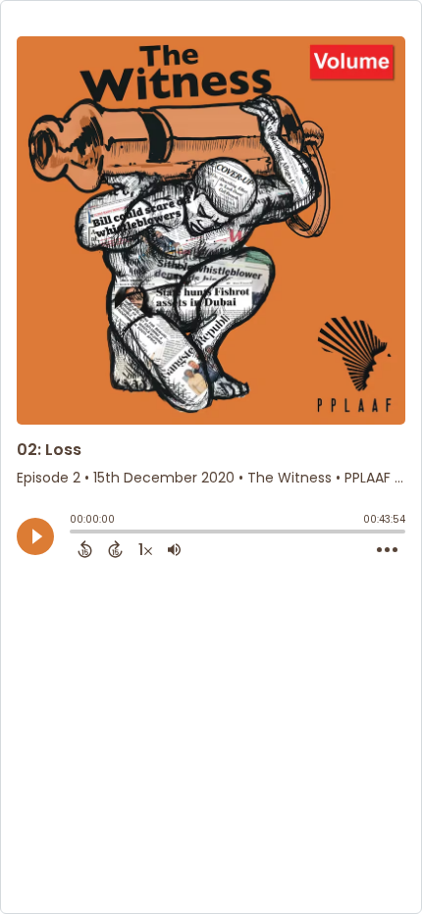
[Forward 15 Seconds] (115, 549)
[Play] (35, 536)
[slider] (74, 533)
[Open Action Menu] (387, 550)
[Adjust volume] (174, 549)
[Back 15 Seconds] (85, 549)
